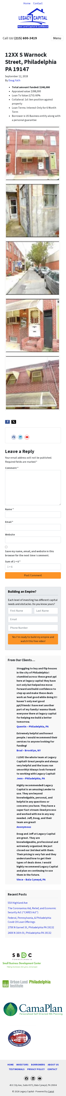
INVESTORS (22, 1064)
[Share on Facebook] (7, 422)
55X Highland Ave (18, 903)
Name (9, 509)
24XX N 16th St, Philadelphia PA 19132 (29, 933)
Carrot (51, 1091)
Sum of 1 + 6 (12, 561)
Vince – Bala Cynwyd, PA (31, 879)
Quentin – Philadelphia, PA (33, 726)
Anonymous (24, 827)
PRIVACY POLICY (36, 1069)
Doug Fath (14, 80)
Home (26, 3)
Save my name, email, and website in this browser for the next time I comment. (29, 553)
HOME (10, 1064)
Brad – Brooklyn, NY (29, 750)
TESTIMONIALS (17, 1069)
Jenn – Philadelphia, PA (31, 778)
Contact (38, 3)
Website (10, 534)
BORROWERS (38, 1064)
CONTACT (52, 1069)
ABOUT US (53, 1064)
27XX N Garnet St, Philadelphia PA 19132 (31, 927)
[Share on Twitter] (13, 422)
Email (9, 522)
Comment (11, 468)
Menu (57, 38)
